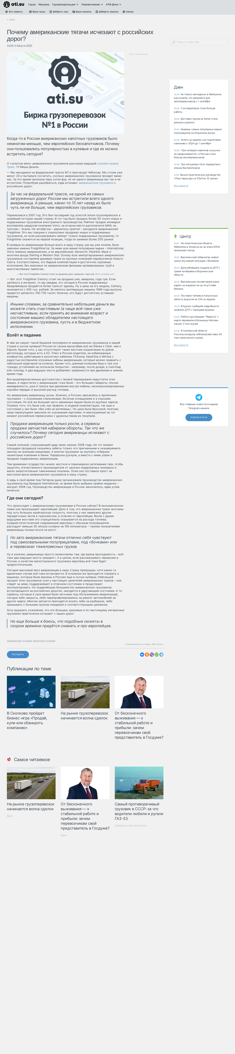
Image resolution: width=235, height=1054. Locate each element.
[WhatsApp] (156, 655)
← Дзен (11, 19)
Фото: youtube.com (65, 274)
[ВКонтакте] (142, 655)
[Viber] (152, 655)
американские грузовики (96, 182)
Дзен (10, 815)
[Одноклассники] (147, 655)
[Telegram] (161, 655)
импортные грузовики (44, 640)
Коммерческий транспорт (131, 825)
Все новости (181, 185)
